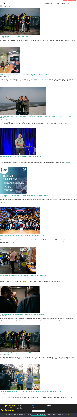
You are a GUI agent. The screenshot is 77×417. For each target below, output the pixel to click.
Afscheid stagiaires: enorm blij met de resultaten (15, 36)
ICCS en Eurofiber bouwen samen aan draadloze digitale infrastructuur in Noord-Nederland (28, 75)
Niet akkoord (37, 415)
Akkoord (33, 415)
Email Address (38, 409)
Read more (71, 41)
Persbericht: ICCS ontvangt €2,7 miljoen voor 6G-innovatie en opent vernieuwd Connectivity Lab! (30, 391)
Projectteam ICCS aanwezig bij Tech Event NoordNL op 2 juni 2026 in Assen (24, 195)
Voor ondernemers (48, 3)
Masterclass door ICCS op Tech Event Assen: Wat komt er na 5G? (20, 156)
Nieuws (63, 3)
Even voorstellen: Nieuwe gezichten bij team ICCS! (16, 353)
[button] (73, 3)
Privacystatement (49, 406)
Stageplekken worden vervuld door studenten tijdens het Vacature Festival (23, 275)
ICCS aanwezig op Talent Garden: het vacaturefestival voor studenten (22, 314)
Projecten (57, 3)
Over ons (69, 3)
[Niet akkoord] (75, 415)
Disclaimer (48, 409)
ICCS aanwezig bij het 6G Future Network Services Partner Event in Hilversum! (24, 235)
